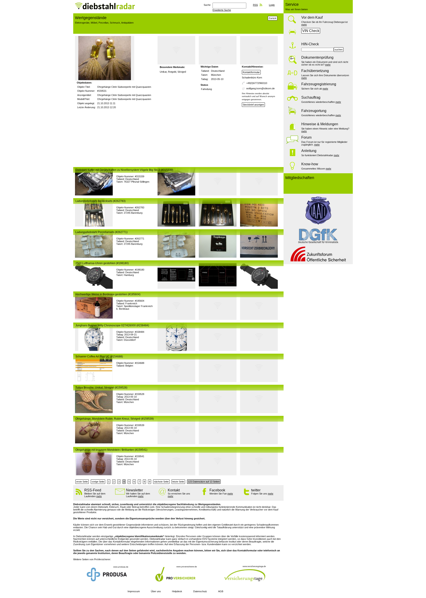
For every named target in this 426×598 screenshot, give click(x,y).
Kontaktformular (251, 72)
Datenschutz (200, 591)
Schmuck (115, 22)
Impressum (134, 591)
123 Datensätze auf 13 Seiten (204, 481)
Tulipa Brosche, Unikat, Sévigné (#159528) (101, 387)
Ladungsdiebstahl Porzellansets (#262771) (101, 232)
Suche (207, 5)
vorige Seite (98, 481)
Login (272, 5)
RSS (255, 5)
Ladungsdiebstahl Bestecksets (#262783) (100, 201)
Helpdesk (177, 591)
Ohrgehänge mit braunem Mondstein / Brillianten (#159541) (111, 449)
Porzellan (103, 22)
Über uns (156, 591)
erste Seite (82, 481)
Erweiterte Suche (222, 10)
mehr (304, 24)
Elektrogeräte (82, 22)
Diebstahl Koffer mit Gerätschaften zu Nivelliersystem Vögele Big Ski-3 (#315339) (124, 169)
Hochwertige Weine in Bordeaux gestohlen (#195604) (107, 294)
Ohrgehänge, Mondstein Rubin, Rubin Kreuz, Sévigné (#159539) (114, 418)
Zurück (272, 18)
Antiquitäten (127, 22)
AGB (220, 591)
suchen (339, 49)
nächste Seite (161, 481)
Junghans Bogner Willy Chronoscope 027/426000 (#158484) (112, 325)
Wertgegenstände (90, 18)
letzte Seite (178, 481)
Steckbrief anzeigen (253, 104)
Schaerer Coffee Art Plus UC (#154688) (99, 356)
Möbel (94, 22)
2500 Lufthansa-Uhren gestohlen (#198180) (102, 263)
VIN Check (310, 31)
